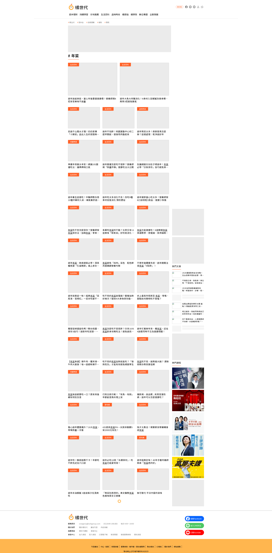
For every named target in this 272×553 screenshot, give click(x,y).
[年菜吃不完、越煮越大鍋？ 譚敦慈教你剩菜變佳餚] (153, 347)
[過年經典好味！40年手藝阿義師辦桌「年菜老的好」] (153, 446)
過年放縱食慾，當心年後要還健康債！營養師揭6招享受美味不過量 (92, 100)
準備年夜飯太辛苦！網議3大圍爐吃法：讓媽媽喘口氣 (83, 166)
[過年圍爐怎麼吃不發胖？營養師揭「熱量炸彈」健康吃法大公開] (118, 150)
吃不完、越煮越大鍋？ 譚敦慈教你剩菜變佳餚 (153, 363)
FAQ (102, 546)
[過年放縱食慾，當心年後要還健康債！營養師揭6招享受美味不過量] (92, 79)
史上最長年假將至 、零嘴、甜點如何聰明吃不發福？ (153, 297)
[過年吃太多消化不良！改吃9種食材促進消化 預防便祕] (118, 183)
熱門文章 (176, 266)
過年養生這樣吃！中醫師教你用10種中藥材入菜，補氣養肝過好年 (84, 198)
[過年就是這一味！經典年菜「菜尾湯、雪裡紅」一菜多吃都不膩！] (84, 282)
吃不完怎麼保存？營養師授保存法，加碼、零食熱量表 (83, 231)
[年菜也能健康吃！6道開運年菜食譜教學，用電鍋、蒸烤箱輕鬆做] (153, 216)
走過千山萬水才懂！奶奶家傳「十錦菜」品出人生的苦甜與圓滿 (83, 133)
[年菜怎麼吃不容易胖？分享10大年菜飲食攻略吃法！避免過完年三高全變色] (118, 315)
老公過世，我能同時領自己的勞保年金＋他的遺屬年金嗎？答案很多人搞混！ (193, 312)
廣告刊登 (94, 527)
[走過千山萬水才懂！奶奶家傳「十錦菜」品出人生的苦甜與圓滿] (84, 117)
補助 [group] (100, 22)
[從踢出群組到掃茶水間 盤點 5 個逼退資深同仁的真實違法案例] (176, 306)
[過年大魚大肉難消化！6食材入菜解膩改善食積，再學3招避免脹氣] (144, 79)
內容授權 (104, 527)
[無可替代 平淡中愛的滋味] (153, 479)
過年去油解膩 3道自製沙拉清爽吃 (83, 494)
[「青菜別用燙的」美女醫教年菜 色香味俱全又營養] (118, 479)
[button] (202, 7)
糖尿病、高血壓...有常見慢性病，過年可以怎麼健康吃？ (151, 396)
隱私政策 (137, 534)
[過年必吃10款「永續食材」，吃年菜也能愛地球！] (118, 446)
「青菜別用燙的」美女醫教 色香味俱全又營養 (118, 494)
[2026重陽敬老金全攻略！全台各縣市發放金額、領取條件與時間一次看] (176, 275)
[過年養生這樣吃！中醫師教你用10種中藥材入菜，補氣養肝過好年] (84, 183)
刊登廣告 (94, 546)
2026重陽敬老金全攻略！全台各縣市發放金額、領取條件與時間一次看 (193, 274)
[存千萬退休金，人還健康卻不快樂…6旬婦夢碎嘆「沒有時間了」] (176, 321)
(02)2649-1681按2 (110, 523)
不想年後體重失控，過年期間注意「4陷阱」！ (152, 264)
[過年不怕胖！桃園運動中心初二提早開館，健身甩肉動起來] (118, 117)
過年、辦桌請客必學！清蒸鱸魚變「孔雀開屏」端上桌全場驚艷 (83, 264)
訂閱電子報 (103, 534)
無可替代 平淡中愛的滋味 (149, 492)
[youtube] (194, 7)
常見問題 (114, 534)
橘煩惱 (125, 14)
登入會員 (92, 534)
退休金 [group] (81, 22)
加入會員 (82, 534)
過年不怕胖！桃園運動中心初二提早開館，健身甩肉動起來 (118, 133)
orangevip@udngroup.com (89, 523)
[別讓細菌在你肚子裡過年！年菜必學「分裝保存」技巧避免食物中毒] (153, 150)
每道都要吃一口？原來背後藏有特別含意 (83, 396)
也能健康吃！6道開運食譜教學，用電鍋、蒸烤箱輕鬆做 (152, 231)
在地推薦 (94, 14)
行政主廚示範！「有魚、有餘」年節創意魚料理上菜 (118, 396)
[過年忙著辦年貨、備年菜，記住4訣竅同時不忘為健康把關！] (153, 315)
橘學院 (134, 14)
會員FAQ (94, 531)
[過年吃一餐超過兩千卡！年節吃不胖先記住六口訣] (84, 446)
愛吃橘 (107, 404)
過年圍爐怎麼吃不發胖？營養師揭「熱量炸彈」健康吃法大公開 (118, 166)
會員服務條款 (126, 534)
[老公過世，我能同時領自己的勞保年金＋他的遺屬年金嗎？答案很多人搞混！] (176, 313)
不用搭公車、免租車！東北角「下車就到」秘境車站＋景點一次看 (193, 281)
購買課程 (179, 7)
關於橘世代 (83, 527)
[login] (198, 7)
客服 (107, 546)
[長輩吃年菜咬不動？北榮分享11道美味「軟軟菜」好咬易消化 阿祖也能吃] (118, 216)
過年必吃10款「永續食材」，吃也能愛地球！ (118, 461)
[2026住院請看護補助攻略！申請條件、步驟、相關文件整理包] (176, 290)
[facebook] (186, 7)
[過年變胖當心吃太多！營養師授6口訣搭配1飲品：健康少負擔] (153, 183)
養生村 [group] (71, 22)
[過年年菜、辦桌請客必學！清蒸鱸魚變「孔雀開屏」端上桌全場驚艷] (84, 249)
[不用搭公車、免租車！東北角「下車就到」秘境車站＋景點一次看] (176, 282)
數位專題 (143, 14)
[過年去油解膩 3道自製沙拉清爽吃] (84, 479)
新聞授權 (114, 546)
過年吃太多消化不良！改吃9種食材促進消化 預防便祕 (118, 198)
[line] (190, 7)
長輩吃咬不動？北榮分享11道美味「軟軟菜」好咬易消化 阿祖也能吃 (118, 231)
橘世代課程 (83, 531)
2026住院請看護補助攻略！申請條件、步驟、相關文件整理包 (193, 289)
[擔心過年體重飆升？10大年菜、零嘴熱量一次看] (84, 413)
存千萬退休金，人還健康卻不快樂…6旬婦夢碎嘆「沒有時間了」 (193, 320)
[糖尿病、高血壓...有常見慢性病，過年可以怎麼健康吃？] (153, 380)
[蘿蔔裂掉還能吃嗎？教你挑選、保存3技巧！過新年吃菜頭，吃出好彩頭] (84, 315)
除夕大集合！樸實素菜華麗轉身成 (152, 428)
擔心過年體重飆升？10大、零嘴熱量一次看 (84, 428)
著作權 (131, 546)
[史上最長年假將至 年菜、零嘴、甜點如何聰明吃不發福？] (153, 282)
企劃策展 (154, 14)
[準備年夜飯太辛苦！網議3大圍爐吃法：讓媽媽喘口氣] (84, 150)
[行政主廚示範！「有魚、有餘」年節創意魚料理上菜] (118, 380)
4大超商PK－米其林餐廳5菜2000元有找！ (118, 428)
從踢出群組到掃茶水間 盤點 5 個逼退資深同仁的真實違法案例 (192, 305)
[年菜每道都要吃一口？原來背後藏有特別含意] (84, 380)
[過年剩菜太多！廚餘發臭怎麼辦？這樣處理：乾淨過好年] (153, 117)
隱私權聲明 (140, 546)
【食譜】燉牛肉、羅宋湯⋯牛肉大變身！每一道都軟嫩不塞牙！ (83, 363)
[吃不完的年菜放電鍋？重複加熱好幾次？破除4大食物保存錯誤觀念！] (118, 282)
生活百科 (105, 14)
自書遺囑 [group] (91, 22)
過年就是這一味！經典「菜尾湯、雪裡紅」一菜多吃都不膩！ (83, 297)
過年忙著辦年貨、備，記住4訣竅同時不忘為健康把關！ (152, 330)
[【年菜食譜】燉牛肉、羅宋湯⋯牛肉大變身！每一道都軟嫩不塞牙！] (84, 347)
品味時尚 (116, 14)
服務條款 (124, 546)
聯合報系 (150, 546)
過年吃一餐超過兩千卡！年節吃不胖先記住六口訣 (83, 461)
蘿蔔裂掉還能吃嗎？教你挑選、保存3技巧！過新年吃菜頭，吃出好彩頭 (83, 330)
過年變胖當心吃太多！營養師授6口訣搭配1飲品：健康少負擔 (152, 198)
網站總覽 (177, 546)
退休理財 (73, 14)
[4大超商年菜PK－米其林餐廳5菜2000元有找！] (118, 413)
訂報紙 (159, 546)
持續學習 (84, 14)
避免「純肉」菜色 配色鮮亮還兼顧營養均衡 (118, 264)
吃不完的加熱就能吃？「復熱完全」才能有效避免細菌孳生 (118, 363)
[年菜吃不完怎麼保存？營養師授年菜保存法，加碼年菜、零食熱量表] (84, 216)
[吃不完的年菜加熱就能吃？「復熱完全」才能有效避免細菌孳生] (118, 347)
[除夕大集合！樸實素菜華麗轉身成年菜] (153, 413)
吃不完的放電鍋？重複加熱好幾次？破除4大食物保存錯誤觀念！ (118, 297)
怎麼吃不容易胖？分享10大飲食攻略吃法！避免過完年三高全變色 (118, 330)
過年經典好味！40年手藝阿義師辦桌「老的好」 (153, 461)
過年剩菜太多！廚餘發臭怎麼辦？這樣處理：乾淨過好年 (151, 133)
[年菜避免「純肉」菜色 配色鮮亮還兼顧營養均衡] (118, 249)
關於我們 (167, 546)
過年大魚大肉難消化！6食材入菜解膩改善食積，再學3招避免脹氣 (144, 100)
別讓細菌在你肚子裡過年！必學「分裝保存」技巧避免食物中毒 (152, 166)
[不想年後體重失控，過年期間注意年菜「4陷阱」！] (153, 249)
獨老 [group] (107, 22)
